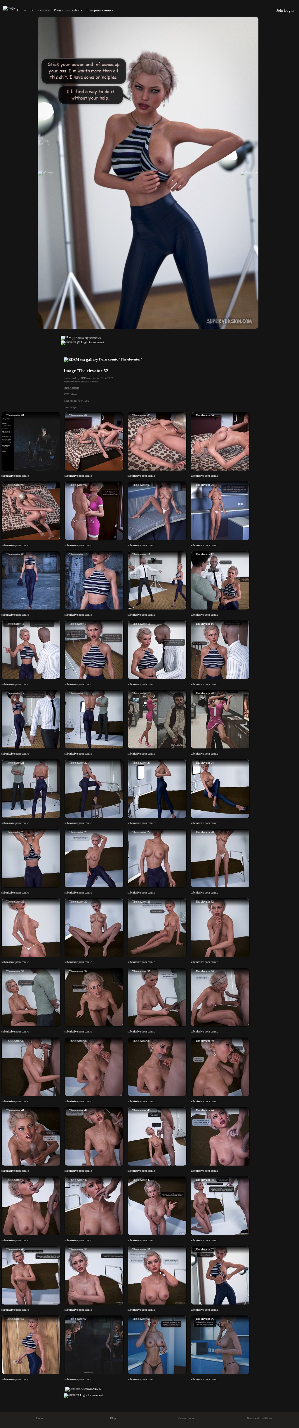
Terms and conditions (259, 1418)
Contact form (186, 1418)
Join (280, 10)
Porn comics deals (68, 10)
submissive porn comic (15, 475)
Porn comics (40, 10)
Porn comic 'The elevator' (120, 359)
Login (289, 10)
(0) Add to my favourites (86, 337)
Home (21, 10)
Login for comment (92, 342)
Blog (113, 1418)
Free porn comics (99, 10)
